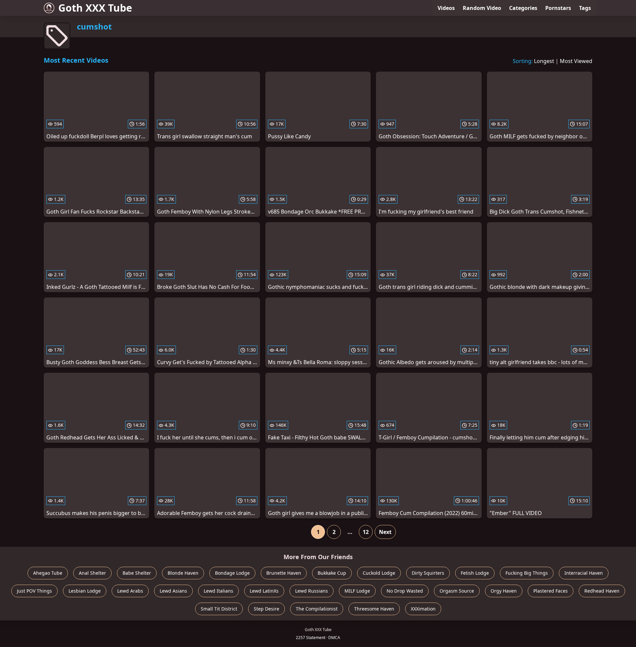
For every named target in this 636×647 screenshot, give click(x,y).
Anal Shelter (92, 573)
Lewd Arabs (130, 591)
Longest (544, 61)
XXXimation (423, 609)
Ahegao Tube (47, 573)
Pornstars (558, 8)
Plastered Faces (550, 591)
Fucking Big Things (526, 573)
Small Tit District (219, 609)
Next (385, 532)
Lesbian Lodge (85, 591)
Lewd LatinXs (264, 591)
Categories (523, 8)
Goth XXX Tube (95, 8)
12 (366, 532)
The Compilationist (317, 609)
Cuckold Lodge (379, 573)
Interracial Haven (583, 573)
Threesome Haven (374, 609)
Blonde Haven (183, 573)
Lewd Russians (311, 591)
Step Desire (266, 609)
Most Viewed (576, 61)
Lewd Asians (173, 591)
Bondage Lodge (232, 573)
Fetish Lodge (475, 573)
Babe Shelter (137, 573)
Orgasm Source (457, 591)
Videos (446, 8)
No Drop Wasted (405, 591)
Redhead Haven (601, 591)
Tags (585, 8)
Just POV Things (34, 591)
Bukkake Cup (332, 573)
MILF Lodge (357, 591)
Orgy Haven (504, 591)
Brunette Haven (283, 573)
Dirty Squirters (428, 573)
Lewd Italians (218, 591)
